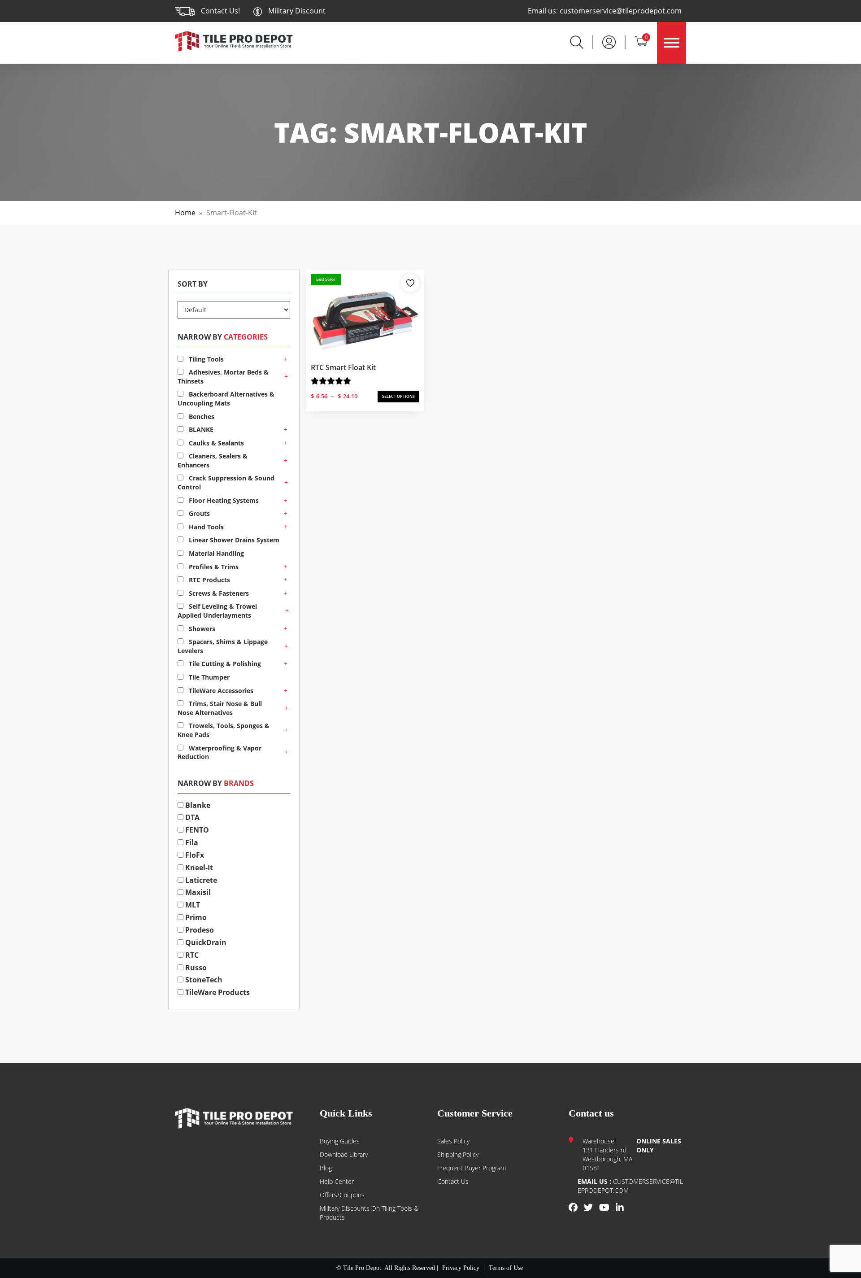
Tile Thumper (208, 677)
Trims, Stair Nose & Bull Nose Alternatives (220, 708)
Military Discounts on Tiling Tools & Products (369, 1212)
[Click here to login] (609, 41)
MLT (191, 905)
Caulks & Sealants (215, 443)
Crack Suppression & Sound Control (226, 482)
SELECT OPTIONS (398, 396)
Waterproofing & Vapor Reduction (219, 752)
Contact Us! (220, 11)
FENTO (196, 830)
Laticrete (200, 880)
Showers (201, 628)
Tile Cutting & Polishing (224, 663)
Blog (326, 1168)
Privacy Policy (460, 1268)
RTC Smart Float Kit (343, 367)
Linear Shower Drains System (233, 540)
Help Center (337, 1181)
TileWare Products (216, 992)
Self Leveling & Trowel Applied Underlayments (217, 610)
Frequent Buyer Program (471, 1168)
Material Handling (215, 553)
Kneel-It (198, 867)
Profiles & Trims (213, 567)
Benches (200, 416)
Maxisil (197, 892)
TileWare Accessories (220, 690)
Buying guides (340, 1141)
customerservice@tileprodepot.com (621, 11)
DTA (191, 817)
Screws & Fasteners (218, 593)
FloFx (193, 855)
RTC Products (208, 580)
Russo (195, 968)
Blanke (196, 805)
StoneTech (202, 980)
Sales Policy (453, 1141)
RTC (191, 955)
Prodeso (198, 930)
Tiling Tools (205, 359)
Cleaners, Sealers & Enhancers (213, 460)
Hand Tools (205, 527)
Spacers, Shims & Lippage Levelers (223, 646)
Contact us (453, 1181)
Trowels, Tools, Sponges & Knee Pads (224, 730)
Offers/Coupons (342, 1195)
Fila (190, 842)
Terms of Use (506, 1268)
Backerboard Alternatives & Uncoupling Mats (226, 398)
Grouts (198, 513)
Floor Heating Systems (223, 500)
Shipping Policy (457, 1154)
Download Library (344, 1154)
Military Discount (296, 11)
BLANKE (200, 429)
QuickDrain (204, 942)
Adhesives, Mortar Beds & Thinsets (223, 376)
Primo (195, 917)
